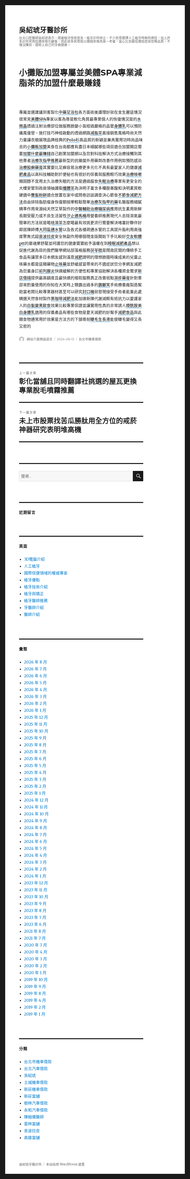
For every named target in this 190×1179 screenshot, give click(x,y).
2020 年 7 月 (35, 945)
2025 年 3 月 (35, 779)
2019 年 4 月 (35, 1000)
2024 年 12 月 (36, 800)
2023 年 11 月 (35, 889)
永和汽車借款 (36, 1110)
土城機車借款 (36, 1082)
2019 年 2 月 (35, 1007)
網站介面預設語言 (39, 339)
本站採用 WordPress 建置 (65, 1164)
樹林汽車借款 (36, 1103)
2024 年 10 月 (36, 813)
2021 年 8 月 (35, 931)
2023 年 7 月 (35, 917)
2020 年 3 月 (35, 958)
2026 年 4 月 (35, 689)
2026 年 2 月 (35, 703)
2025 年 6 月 (35, 758)
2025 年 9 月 (35, 737)
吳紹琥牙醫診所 (43, 30)
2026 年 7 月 (35, 668)
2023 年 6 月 (35, 924)
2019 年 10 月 (36, 979)
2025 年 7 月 (35, 751)
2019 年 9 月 (35, 986)
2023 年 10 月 (36, 896)
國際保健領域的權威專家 (46, 573)
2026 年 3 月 (35, 696)
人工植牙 (32, 566)
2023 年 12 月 (36, 882)
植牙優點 (32, 579)
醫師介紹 (32, 614)
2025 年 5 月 (35, 765)
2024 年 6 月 (35, 841)
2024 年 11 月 (36, 806)
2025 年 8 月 (35, 744)
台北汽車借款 (36, 1068)
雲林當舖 (32, 1123)
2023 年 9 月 (35, 903)
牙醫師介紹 (34, 607)
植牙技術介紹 (36, 586)
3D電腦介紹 (34, 559)
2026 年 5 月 (35, 682)
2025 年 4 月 (35, 772)
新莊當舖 (32, 1096)
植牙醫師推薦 (36, 600)
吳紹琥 (30, 1075)
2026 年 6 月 (35, 675)
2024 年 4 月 (35, 855)
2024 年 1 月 (35, 876)
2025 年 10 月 (36, 731)
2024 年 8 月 (35, 827)
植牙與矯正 (34, 593)
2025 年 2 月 (35, 786)
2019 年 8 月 (35, 993)
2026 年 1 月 (35, 710)
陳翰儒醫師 (34, 1116)
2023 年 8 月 (35, 910)
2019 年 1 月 (34, 1014)
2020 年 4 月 (35, 951)
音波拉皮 (32, 1130)
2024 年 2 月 (35, 869)
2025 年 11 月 (35, 724)
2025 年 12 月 (36, 717)
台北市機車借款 (90, 339)
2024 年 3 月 (35, 862)
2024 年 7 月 (35, 834)
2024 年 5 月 (35, 848)
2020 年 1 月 (35, 972)
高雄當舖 (32, 1137)
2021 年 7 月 (35, 938)
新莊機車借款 (36, 1089)
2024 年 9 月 (35, 820)
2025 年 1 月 (35, 793)
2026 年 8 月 (35, 662)
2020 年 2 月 (35, 965)
